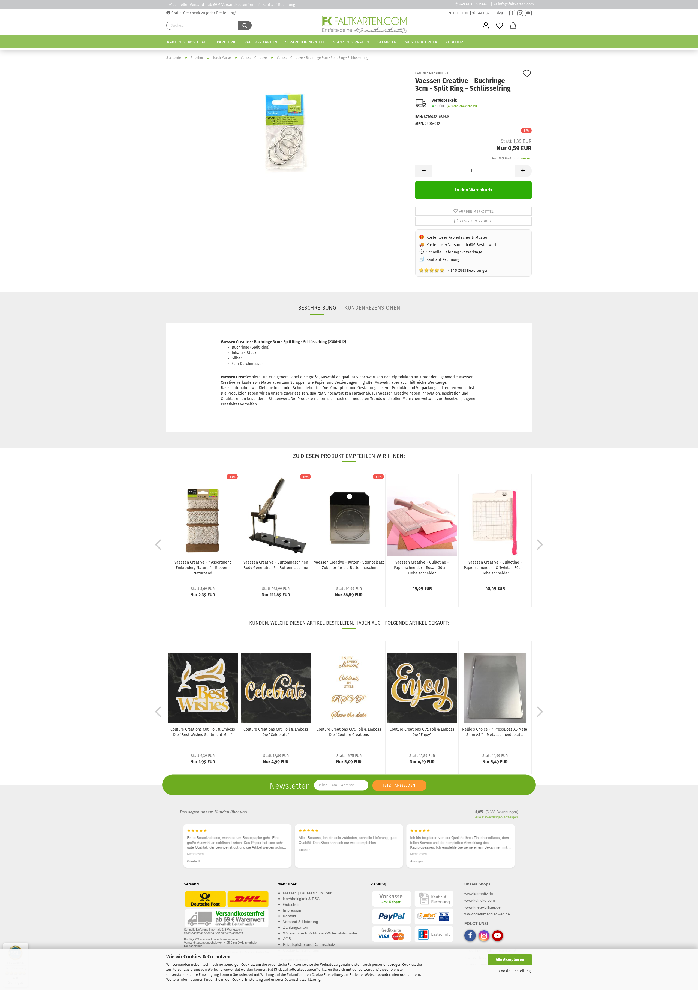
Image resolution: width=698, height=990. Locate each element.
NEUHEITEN (458, 13)
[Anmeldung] (486, 25)
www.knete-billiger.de (482, 907)
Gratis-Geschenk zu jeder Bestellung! (203, 13)
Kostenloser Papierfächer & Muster (456, 237)
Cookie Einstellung (515, 971)
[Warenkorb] (513, 25)
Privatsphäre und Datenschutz (309, 944)
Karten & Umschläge (188, 42)
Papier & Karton (260, 42)
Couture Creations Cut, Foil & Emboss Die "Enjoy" (422, 732)
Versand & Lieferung (300, 921)
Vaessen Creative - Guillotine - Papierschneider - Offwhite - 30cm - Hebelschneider (495, 568)
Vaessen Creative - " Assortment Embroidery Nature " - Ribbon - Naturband (202, 568)
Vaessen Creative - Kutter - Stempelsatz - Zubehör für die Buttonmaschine (349, 565)
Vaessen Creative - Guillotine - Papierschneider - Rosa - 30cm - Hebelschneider (422, 568)
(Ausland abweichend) (462, 106)
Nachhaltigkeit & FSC (301, 899)
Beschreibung (317, 307)
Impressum (292, 910)
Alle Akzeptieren (510, 959)
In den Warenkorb (473, 190)
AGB (287, 939)
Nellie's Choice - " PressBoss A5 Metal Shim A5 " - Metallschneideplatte (495, 732)
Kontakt (289, 916)
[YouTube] (528, 13)
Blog (499, 13)
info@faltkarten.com (516, 4)
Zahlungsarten (295, 927)
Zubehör (454, 42)
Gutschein (291, 904)
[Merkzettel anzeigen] (499, 25)
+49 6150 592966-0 (474, 4)
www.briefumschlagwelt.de (487, 914)
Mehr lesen (195, 854)
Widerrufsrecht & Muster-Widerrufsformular (320, 933)
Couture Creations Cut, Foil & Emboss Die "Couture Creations (349, 732)
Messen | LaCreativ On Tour (307, 893)
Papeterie (226, 42)
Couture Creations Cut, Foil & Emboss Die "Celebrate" (275, 732)
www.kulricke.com (479, 900)
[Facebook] (512, 13)
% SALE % (480, 13)
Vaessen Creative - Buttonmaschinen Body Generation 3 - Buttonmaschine (275, 565)
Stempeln (386, 42)
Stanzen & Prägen (351, 42)
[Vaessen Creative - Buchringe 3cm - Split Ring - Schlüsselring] (287, 132)
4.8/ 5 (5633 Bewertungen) (454, 270)
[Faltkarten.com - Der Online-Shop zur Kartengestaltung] (364, 25)
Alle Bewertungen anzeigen (496, 817)
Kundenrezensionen (372, 307)
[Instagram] (520, 13)
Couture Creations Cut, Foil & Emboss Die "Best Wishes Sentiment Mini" (202, 732)
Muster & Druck (421, 42)
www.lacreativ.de (478, 893)
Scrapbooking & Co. (305, 42)
